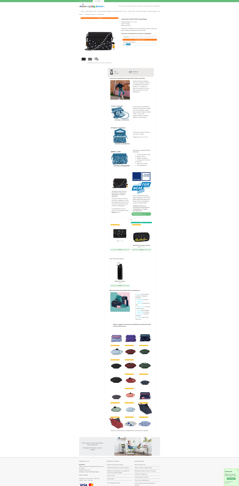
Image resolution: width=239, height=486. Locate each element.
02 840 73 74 (87, 470)
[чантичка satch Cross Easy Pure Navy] (145, 408)
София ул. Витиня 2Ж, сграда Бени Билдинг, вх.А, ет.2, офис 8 (91, 466)
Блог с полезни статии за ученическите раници (145, 484)
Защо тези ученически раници (115, 464)
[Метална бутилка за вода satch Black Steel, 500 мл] (120, 270)
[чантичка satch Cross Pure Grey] (116, 394)
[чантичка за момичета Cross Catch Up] (145, 422)
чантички (139, 317)
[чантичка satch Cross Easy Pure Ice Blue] (131, 408)
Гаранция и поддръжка (141, 474)
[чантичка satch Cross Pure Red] (131, 379)
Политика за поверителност (142, 480)
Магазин (81, 14)
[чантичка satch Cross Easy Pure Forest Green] (145, 351)
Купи (120, 249)
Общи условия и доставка (141, 477)
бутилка (139, 294)
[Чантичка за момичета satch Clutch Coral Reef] (145, 394)
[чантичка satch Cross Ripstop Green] (116, 408)
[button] (159, 11)
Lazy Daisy (128, 44)
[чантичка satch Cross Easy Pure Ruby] (131, 351)
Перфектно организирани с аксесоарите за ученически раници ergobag (118, 471)
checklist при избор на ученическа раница (118, 467)
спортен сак (140, 301)
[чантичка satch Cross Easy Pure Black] (116, 365)
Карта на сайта (111, 475)
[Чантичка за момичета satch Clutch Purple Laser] (145, 336)
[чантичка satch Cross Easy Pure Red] (116, 422)
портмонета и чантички (90, 14)
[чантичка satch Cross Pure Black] (116, 379)
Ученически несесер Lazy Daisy (141, 245)
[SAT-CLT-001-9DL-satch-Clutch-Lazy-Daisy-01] (99, 36)
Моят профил (110, 479)
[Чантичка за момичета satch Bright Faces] (131, 336)
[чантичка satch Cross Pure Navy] (145, 379)
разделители (140, 314)
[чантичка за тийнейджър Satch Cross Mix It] (131, 422)
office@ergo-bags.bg (94, 471)
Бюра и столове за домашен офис (143, 467)
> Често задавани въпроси (113, 483)
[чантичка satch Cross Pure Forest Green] (145, 365)
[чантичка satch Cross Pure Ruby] (131, 365)
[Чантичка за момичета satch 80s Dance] (116, 336)
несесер (139, 310)
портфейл (139, 303)
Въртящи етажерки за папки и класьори (145, 471)
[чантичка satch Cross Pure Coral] (131, 394)
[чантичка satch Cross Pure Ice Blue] (116, 351)
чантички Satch (100, 14)
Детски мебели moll (140, 464)
